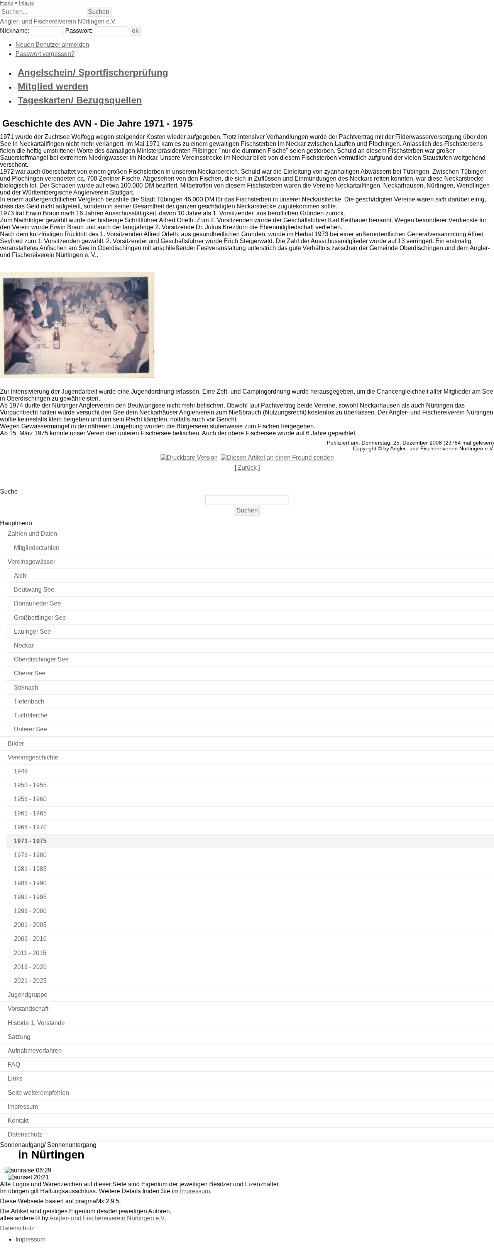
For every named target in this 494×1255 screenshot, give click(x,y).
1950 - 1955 (30, 785)
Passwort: (78, 30)
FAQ (14, 1064)
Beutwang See (34, 589)
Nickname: (14, 30)
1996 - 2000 (30, 911)
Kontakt (18, 1120)
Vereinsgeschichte (33, 757)
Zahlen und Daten (32, 533)
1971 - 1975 (30, 841)
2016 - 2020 (30, 967)
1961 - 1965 (30, 813)
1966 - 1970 (30, 827)
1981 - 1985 (30, 869)
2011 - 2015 (30, 953)
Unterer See (30, 729)
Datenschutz (25, 1134)
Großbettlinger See (40, 617)
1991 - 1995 (30, 897)
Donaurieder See (37, 603)
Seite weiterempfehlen (38, 1092)
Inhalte (26, 3)
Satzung (19, 1036)
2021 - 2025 (30, 981)
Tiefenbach (29, 701)
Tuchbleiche (30, 715)
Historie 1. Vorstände (36, 1023)
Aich (20, 575)
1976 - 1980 (30, 855)
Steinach (26, 687)
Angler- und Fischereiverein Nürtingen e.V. (58, 21)
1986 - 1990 (30, 883)
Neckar (24, 645)
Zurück (247, 467)
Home (6, 3)
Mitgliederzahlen (36, 548)
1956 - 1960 (30, 799)
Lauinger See (32, 631)
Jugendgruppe (27, 994)
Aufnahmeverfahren (35, 1050)
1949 (21, 771)
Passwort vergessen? (44, 54)
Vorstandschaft (28, 1008)
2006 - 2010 (30, 938)
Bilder (16, 743)
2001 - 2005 (30, 925)
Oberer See (30, 673)
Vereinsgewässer (31, 561)
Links (15, 1078)
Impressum (23, 1106)
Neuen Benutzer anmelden (52, 44)
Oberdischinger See (41, 659)
